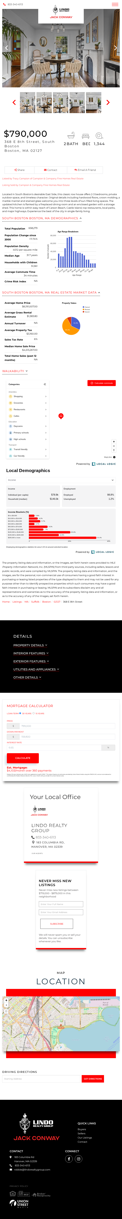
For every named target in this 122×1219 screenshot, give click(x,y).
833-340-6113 (15, 4)
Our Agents (37, 853)
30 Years (26, 713)
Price (10, 721)
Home (6, 601)
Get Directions (93, 1078)
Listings (17, 601)
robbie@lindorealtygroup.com (32, 1169)
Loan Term (13, 713)
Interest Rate (14, 742)
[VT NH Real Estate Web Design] (19, 1204)
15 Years (39, 713)
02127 (57, 601)
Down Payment (15, 732)
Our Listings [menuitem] (85, 1137)
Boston (46, 601)
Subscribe (56, 923)
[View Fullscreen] (6, 1011)
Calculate (22, 758)
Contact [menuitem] (82, 1141)
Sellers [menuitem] (81, 1133)
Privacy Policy (19, 1186)
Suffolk (35, 601)
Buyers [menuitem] (82, 1129)
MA (26, 601)
